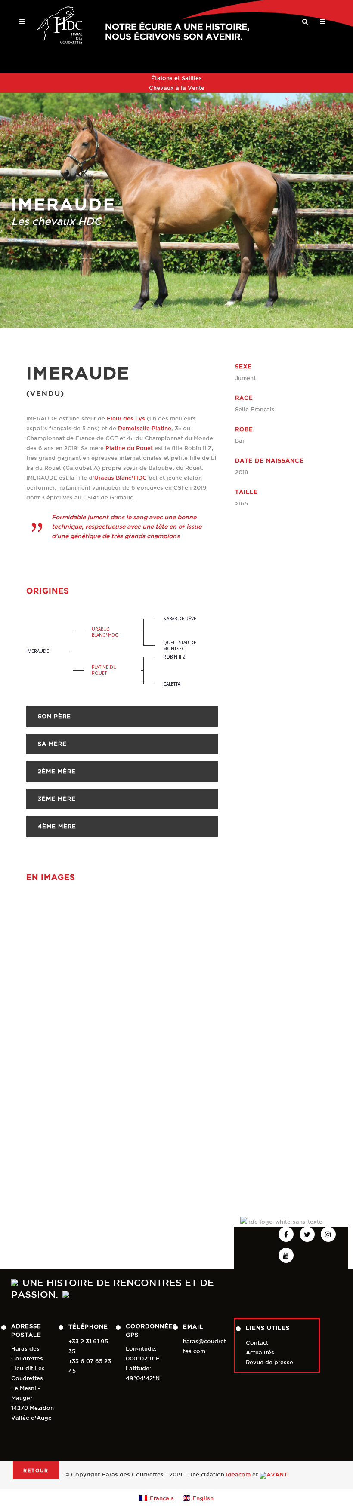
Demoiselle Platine (144, 428)
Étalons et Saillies (176, 78)
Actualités (260, 1352)
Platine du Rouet (129, 448)
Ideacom (238, 1475)
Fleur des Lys (126, 418)
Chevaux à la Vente (176, 88)
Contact (257, 1342)
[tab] (122, 716)
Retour (36, 1470)
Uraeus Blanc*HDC (120, 478)
